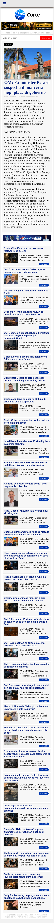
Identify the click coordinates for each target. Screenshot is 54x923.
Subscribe (46, 38)
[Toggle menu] (4, 3)
